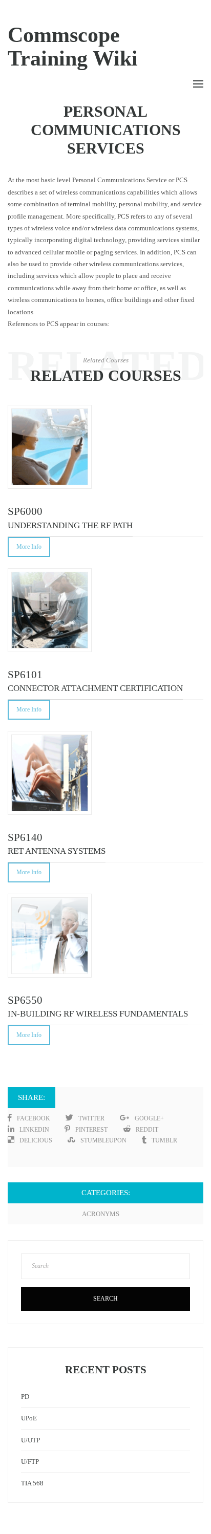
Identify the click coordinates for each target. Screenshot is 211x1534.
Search (105, 1298)
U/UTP (30, 1440)
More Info (28, 546)
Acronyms (100, 1214)
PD (25, 1396)
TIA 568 (32, 1483)
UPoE (29, 1418)
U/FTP (30, 1461)
